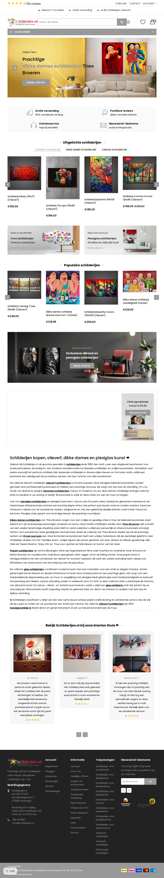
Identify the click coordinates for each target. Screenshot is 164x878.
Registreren (51, 766)
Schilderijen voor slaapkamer (105, 776)
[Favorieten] (142, 22)
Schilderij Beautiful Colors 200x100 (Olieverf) (99, 313)
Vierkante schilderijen (102, 834)
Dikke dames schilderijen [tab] (81, 149)
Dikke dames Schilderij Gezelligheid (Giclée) (136, 301)
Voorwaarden (78, 827)
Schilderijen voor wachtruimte (105, 826)
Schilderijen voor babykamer (105, 793)
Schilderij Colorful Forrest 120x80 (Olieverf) (137, 198)
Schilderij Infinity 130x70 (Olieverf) (21, 198)
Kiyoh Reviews (78, 802)
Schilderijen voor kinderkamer (105, 784)
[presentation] (14, 68)
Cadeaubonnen (79, 789)
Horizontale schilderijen (102, 851)
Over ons (121, 3)
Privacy (75, 832)
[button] (80, 93)
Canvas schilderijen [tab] (114, 149)
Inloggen (50, 771)
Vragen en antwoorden (77, 783)
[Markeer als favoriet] (37, 160)
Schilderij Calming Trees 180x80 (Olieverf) (21, 308)
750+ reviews (33, 3)
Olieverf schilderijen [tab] (47, 149)
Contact (135, 3)
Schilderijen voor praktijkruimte (105, 818)
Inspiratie (76, 817)
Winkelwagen (52, 791)
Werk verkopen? (80, 812)
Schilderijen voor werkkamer (105, 809)
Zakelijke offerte (80, 776)
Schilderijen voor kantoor (105, 801)
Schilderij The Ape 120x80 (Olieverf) (60, 207)
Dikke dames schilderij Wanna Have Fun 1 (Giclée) (61, 313)
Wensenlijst (51, 781)
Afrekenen (51, 776)
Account (149, 3)
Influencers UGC (80, 807)
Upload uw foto (137, 412)
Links (73, 822)
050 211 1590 (18, 819)
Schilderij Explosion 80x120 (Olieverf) (99, 201)
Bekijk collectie (36, 89)
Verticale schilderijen (102, 843)
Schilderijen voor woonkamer (105, 768)
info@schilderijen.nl (23, 823)
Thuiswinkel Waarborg (77, 796)
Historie (49, 786)
